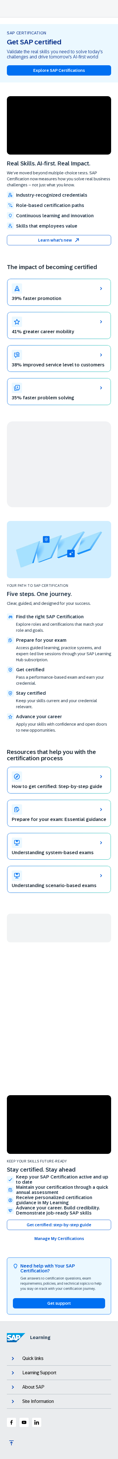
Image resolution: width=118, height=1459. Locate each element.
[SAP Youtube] (24, 1422)
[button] (59, 240)
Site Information (38, 1401)
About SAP (33, 1387)
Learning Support (39, 1372)
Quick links (33, 1358)
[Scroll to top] (11, 1443)
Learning (40, 1337)
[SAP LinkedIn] (36, 1422)
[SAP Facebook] (11, 1422)
